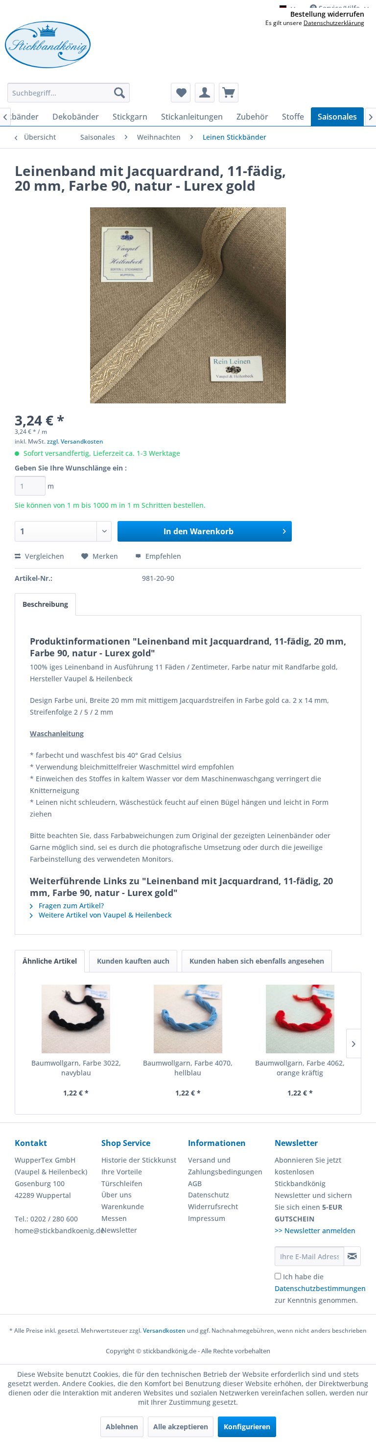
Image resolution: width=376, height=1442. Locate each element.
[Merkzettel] (180, 92)
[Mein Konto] (204, 92)
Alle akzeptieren (180, 1426)
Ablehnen (122, 1426)
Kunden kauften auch (133, 961)
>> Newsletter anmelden (315, 1230)
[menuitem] (68, 92)
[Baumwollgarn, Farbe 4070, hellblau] (188, 1019)
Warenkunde (122, 1206)
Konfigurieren (247, 1426)
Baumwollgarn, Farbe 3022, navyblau (76, 1067)
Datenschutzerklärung (334, 23)
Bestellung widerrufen (327, 14)
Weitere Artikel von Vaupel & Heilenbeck (104, 915)
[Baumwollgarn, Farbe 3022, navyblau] (76, 1019)
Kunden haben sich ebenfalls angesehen (256, 961)
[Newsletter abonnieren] (352, 1256)
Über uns (116, 1194)
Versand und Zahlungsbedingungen (225, 1165)
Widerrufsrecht (213, 1206)
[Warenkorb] (228, 92)
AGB (195, 1183)
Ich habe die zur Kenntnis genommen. (320, 1288)
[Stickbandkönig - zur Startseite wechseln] (48, 44)
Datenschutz (208, 1194)
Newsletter (119, 1230)
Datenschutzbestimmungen (320, 1288)
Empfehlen (162, 556)
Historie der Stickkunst (138, 1160)
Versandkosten (164, 1330)
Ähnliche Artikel (50, 961)
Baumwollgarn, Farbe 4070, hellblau (188, 1067)
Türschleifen (121, 1183)
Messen (114, 1218)
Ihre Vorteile (121, 1171)
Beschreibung (45, 604)
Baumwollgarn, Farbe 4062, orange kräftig (300, 1067)
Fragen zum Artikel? (70, 905)
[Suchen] (119, 92)
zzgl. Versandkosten (75, 441)
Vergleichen (43, 556)
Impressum (206, 1218)
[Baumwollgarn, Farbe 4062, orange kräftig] (300, 1019)
